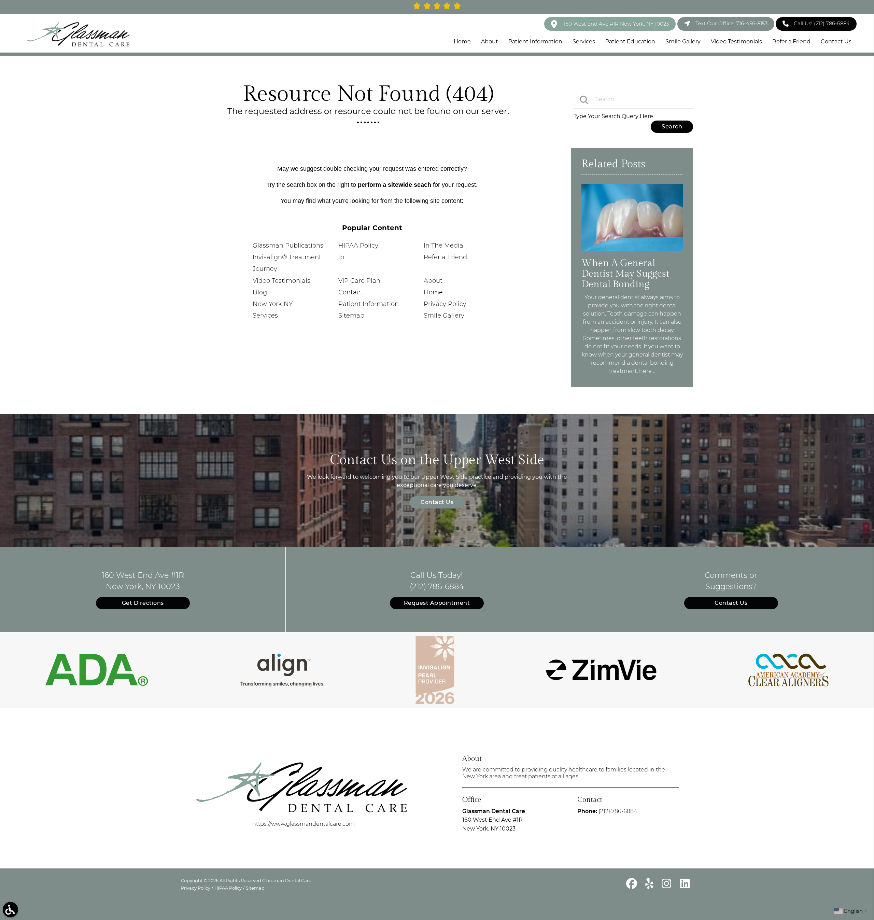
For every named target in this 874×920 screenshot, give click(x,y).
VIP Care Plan (359, 280)
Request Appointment (437, 603)
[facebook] (632, 886)
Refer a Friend (445, 257)
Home (433, 292)
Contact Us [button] (836, 41)
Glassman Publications (288, 245)
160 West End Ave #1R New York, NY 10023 (615, 23)
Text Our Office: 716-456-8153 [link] (731, 23)
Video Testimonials (281, 280)
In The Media (443, 245)
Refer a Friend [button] (791, 41)
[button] (10, 909)
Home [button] (462, 41)
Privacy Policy (445, 304)
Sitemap (351, 315)
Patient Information (368, 304)
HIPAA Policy (358, 245)
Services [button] (584, 41)
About (433, 280)
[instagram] (668, 886)
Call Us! (822, 23)
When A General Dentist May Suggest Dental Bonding (625, 273)
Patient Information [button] (535, 41)
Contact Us (437, 502)
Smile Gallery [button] (683, 41)
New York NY (273, 304)
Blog (260, 292)
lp (341, 257)
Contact (350, 292)
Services (265, 315)
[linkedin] (684, 886)
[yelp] (650, 886)
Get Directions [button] (143, 603)
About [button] (489, 41)
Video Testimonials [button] (736, 41)
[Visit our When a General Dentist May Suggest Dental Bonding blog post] (632, 253)
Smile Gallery (444, 315)
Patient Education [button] (630, 41)
